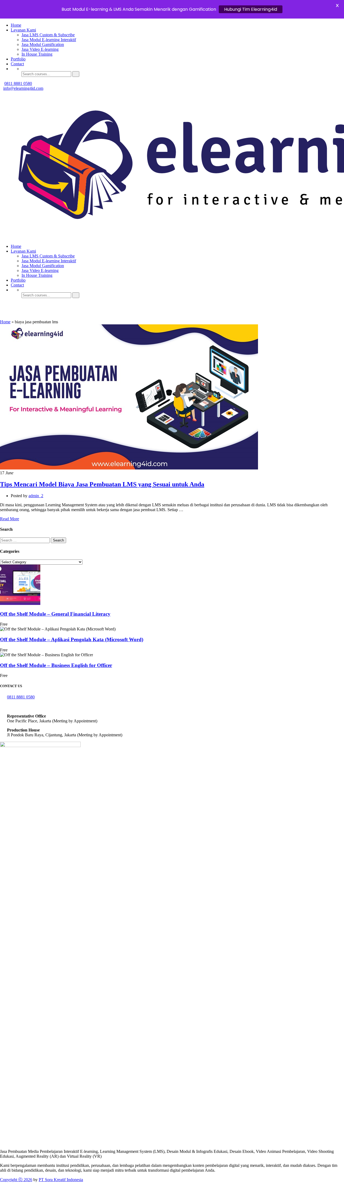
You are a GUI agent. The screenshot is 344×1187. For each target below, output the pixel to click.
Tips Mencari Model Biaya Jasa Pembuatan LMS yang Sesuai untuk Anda (102, 484)
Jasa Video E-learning (40, 49)
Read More (9, 519)
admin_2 (35, 495)
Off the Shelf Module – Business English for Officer (56, 665)
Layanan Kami (23, 30)
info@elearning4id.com (23, 88)
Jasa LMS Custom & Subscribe (48, 35)
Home (16, 25)
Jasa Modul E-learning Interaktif (49, 39)
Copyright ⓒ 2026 (16, 1179)
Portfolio (18, 59)
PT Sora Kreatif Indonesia (61, 1179)
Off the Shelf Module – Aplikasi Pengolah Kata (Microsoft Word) (71, 639)
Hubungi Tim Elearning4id (250, 9)
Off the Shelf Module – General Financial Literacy (55, 614)
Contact (17, 64)
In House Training (37, 54)
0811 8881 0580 (18, 83)
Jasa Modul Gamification (43, 44)
